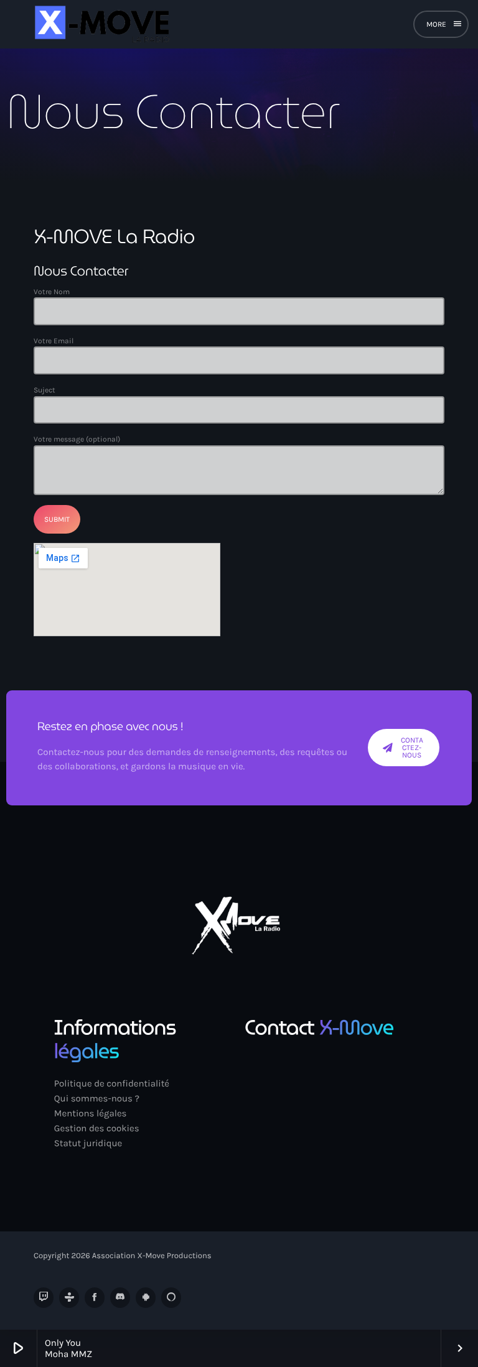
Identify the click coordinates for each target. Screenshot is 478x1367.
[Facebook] (95, 1297)
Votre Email (53, 340)
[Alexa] (171, 1297)
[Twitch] (44, 1297)
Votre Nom (52, 291)
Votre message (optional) (77, 439)
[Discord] (120, 1297)
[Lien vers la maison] (100, 24)
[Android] (146, 1297)
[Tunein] (69, 1297)
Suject (44, 390)
